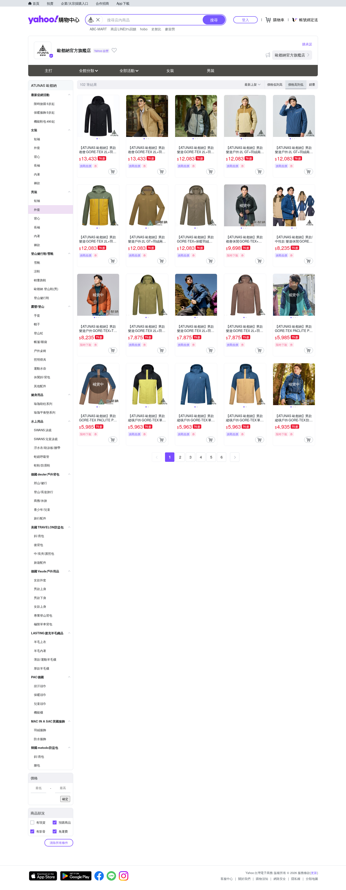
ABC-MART (98, 29)
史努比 (156, 29)
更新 (314, 872)
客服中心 (227, 878)
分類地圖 (312, 878)
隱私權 (295, 878)
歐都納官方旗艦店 (290, 55)
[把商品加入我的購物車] (112, 171)
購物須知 (262, 878)
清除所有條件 (59, 842)
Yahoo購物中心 (53, 19)
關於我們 (244, 878)
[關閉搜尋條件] (98, 20)
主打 (48, 70)
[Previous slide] (80, 116)
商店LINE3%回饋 (123, 29)
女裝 (170, 70)
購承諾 (307, 44)
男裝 (210, 70)
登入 (245, 19)
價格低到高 (274, 84)
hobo (144, 29)
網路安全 (280, 878)
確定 (65, 799)
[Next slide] (116, 116)
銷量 (312, 84)
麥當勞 (170, 29)
